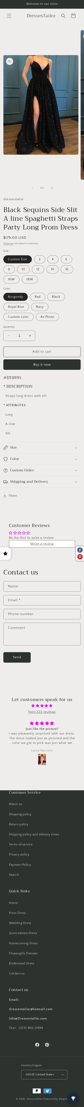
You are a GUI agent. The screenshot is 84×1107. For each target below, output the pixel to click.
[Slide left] (32, 188)
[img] (42, 706)
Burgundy (15, 297)
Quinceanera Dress (23, 933)
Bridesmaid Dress (21, 963)
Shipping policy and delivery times (34, 834)
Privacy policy (19, 854)
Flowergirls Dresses (23, 953)
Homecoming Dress (23, 943)
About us (15, 804)
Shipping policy (20, 814)
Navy (40, 307)
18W (29, 279)
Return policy (18, 824)
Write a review (42, 544)
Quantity (9, 326)
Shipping (8, 243)
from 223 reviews (42, 712)
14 (52, 269)
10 (23, 269)
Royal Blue (16, 307)
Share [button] (13, 495)
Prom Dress (17, 913)
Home (13, 903)
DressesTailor (35, 1099)
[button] (9, 16)
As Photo (47, 317)
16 (67, 269)
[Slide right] (52, 188)
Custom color (18, 317)
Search (14, 875)
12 (38, 269)
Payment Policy (20, 865)
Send (17, 657)
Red (38, 297)
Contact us (17, 973)
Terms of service (21, 844)
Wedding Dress (20, 923)
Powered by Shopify (55, 1099)
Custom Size (17, 259)
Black (56, 297)
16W (11, 279)
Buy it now (42, 364)
